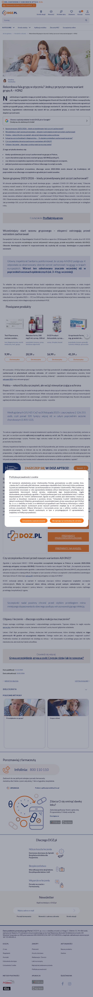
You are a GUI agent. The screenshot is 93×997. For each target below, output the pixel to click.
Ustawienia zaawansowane (33, 521)
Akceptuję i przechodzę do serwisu (66, 521)
